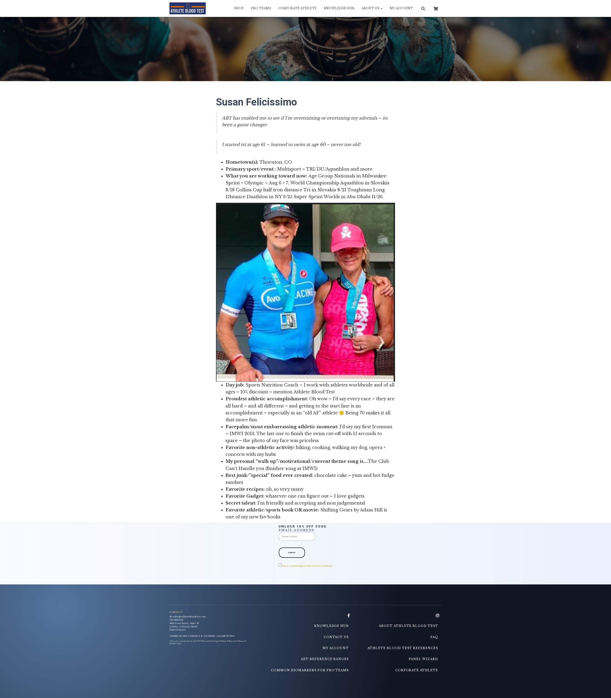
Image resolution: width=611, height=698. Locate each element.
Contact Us (336, 637)
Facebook (348, 615)
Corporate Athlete (297, 8)
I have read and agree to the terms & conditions (307, 566)
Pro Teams (261, 8)
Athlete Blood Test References (403, 648)
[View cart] (436, 8)
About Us (371, 8)
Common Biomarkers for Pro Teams (310, 670)
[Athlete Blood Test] (187, 8)
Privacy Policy (226, 641)
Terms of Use (178, 636)
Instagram (437, 615)
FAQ (434, 637)
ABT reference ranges (325, 659)
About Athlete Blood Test (408, 626)
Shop (239, 8)
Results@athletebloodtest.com (187, 616)
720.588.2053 (176, 620)
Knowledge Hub (339, 8)
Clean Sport (226, 636)
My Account (401, 8)
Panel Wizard (423, 659)
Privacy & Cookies (202, 636)
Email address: (297, 530)
